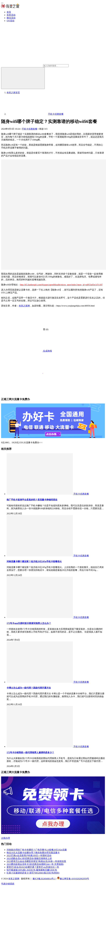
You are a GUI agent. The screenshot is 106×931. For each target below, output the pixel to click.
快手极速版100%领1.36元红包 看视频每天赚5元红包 (32, 870)
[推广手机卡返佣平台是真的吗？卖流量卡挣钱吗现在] (40, 494)
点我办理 (5, 838)
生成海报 (47, 351)
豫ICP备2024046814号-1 (44, 878)
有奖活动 (11, 15)
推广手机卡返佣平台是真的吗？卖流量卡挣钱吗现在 (32, 499)
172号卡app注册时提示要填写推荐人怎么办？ (29, 623)
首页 (9, 12)
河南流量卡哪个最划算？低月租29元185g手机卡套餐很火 (34, 561)
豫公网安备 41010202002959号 (74, 878)
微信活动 (11, 18)
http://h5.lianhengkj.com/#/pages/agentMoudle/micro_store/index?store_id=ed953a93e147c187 (61, 284)
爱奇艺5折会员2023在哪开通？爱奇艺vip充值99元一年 (33, 867)
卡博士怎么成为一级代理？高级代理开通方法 (29, 688)
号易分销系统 (7, 884)
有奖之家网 (24, 306)
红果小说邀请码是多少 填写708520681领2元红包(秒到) (33, 873)
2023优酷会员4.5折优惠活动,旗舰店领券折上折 (29, 858)
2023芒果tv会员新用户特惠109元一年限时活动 (29, 855)
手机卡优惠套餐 (29, 129)
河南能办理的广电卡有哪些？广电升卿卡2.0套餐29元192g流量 (37, 850)
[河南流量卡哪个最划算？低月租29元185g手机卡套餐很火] (40, 555)
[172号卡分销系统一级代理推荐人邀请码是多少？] (40, 746)
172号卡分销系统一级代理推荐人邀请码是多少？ (30, 752)
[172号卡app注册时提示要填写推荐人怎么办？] (40, 617)
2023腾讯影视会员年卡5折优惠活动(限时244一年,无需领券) (35, 864)
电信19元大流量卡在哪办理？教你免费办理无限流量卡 (33, 852)
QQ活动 (10, 21)
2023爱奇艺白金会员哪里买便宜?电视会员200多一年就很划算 (36, 861)
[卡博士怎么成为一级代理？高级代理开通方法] (40, 682)
